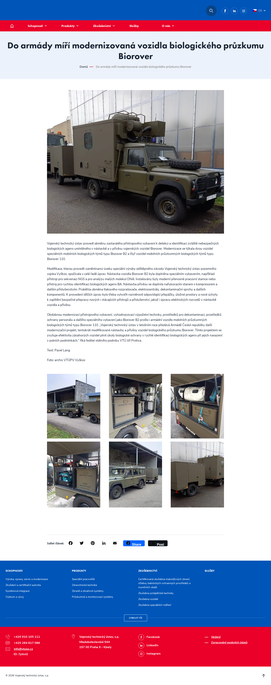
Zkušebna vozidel (148, 599)
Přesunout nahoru (263, 676)
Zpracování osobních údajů (229, 643)
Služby (134, 26)
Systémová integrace (17, 591)
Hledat (211, 10)
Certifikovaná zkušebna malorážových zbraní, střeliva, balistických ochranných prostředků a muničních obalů (164, 583)
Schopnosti (35, 26)
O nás (166, 26)
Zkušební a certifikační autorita (23, 585)
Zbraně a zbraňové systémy (87, 591)
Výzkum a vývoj (15, 597)
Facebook (228, 10)
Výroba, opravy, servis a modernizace (27, 579)
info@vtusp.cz (23, 649)
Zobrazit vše (135, 617)
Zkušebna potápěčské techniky (155, 593)
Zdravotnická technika (84, 585)
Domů (15, 22)
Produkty (68, 26)
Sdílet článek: (55, 543)
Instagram (154, 654)
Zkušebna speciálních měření (154, 605)
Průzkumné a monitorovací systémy (92, 597)
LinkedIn (152, 645)
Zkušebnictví (102, 26)
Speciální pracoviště (83, 579)
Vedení (215, 637)
